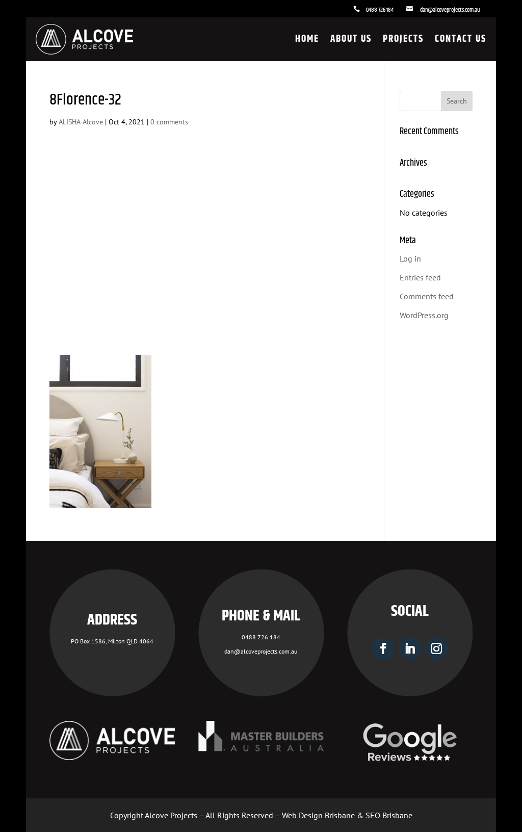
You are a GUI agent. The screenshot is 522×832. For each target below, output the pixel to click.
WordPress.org (424, 315)
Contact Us (460, 39)
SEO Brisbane (389, 815)
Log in (410, 258)
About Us (351, 39)
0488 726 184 (380, 10)
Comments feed (427, 296)
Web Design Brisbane (318, 815)
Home (307, 39)
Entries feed (420, 277)
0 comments (169, 121)
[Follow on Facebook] (383, 648)
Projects (403, 39)
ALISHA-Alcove (81, 121)
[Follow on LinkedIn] (410, 648)
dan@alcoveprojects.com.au (450, 10)
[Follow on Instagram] (436, 648)
